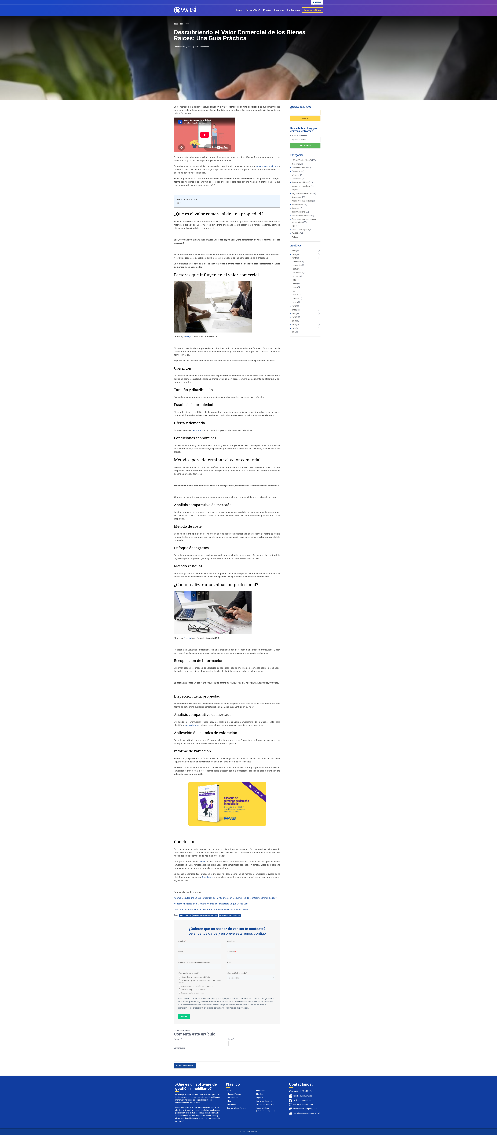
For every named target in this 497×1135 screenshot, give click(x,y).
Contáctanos (293, 10)
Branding (295, 164)
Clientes (259, 1094)
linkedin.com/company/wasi (305, 1109)
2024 (294, 258)
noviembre (297, 265)
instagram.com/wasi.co (303, 1104)
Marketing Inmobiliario (301, 186)
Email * (231, 1039)
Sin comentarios (202, 47)
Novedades (296, 197)
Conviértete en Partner (236, 1108)
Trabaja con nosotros (265, 1105)
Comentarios (179, 1048)
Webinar (295, 237)
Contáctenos (232, 1098)
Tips (293, 226)
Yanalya (187, 336)
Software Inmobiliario (301, 215)
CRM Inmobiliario (299, 167)
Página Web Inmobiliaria (302, 201)
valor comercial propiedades (229, 915)
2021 (294, 313)
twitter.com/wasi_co (302, 1100)
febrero (296, 298)
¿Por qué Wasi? (252, 10)
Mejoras (295, 190)
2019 (294, 321)
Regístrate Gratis (312, 10)
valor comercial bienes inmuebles (205, 915)
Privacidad (231, 1105)
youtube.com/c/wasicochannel (306, 1113)
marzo (295, 295)
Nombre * (178, 1039)
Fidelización (297, 179)
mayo (295, 287)
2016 (294, 332)
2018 (294, 324)
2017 (294, 328)
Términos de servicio (264, 1101)
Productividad (297, 204)
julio (294, 280)
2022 (294, 310)
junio (295, 283)
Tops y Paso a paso (300, 229)
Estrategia (296, 171)
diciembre (297, 261)
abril (294, 291)
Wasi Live (296, 233)
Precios (267, 10)
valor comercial (185, 915)
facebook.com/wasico (302, 1096)
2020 (294, 317)
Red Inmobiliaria (298, 212)
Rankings (295, 208)
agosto (296, 276)
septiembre (298, 272)
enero (295, 302)
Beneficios (260, 1091)
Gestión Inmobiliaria (300, 182)
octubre (296, 269)
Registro (259, 1098)
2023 (294, 306)
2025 (294, 254)
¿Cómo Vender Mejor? (301, 160)
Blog (181, 24)
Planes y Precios (234, 1094)
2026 (294, 251)
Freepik (187, 638)
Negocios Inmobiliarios (301, 193)
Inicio (239, 10)
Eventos (295, 175)
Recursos (279, 10)
